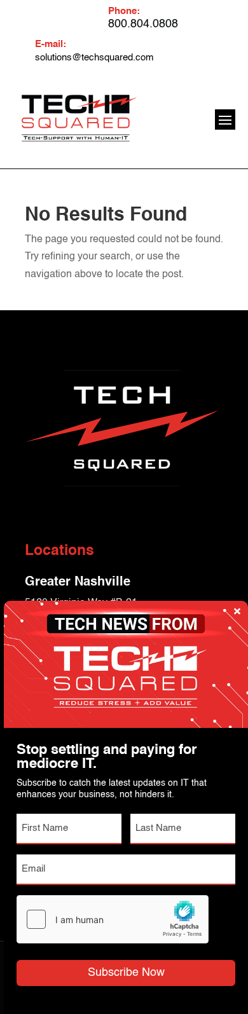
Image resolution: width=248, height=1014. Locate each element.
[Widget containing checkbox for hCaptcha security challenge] (113, 919)
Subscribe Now (126, 972)
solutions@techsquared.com (94, 57)
